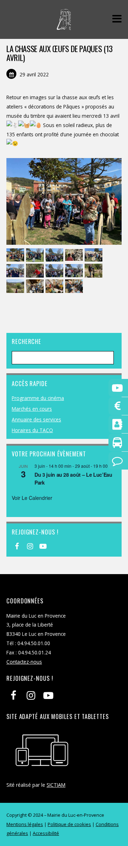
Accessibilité (46, 833)
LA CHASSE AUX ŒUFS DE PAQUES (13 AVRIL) (59, 53)
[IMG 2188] (94, 270)
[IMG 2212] (36, 286)
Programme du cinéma (38, 398)
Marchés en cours (32, 408)
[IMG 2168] (36, 270)
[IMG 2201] (16, 286)
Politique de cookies (69, 824)
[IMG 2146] (55, 270)
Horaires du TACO (32, 430)
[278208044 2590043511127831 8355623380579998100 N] (55, 255)
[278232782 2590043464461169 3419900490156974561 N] (75, 255)
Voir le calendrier (32, 497)
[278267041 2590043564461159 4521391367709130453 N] (16, 255)
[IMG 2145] (75, 270)
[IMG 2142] (94, 255)
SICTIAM (56, 784)
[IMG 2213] (55, 286)
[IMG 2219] (75, 286)
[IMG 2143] (16, 270)
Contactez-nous (24, 661)
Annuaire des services (36, 419)
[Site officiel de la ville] (63, 26)
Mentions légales (24, 824)
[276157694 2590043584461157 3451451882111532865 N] (36, 255)
